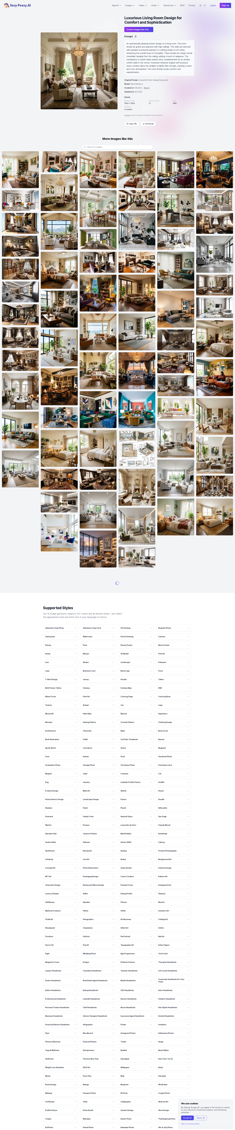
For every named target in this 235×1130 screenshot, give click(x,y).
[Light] (204, 5)
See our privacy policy (190, 1124)
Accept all (187, 1118)
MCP (182, 5)
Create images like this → (138, 29)
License (127, 115)
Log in (213, 5)
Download (149, 124)
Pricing (192, 5)
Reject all (201, 1118)
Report (146, 88)
